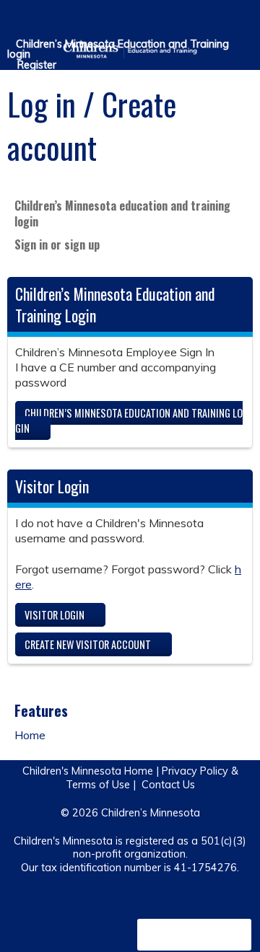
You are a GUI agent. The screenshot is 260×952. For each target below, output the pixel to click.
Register (36, 65)
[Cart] (218, 21)
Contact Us (168, 784)
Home (30, 735)
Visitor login (54, 614)
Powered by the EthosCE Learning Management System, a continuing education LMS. (194, 934)
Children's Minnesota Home (87, 770)
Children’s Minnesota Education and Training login (118, 49)
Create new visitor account (88, 644)
